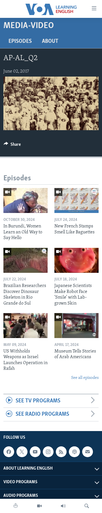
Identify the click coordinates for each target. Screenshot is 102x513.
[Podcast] (74, 451)
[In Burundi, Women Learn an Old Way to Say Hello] (25, 200)
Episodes (20, 41)
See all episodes (85, 378)
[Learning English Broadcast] (63, 506)
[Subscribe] (87, 451)
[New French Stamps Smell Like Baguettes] (76, 200)
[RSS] (61, 451)
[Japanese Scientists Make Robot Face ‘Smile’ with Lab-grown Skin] (76, 260)
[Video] (39, 506)
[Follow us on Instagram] (48, 451)
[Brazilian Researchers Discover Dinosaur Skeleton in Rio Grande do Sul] (25, 260)
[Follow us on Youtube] (35, 451)
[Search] (86, 506)
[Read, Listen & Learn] (15, 506)
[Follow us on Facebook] (8, 451)
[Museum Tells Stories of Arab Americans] (76, 325)
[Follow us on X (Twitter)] (21, 451)
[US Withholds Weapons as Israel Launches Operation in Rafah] (25, 325)
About (50, 41)
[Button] (12, 145)
